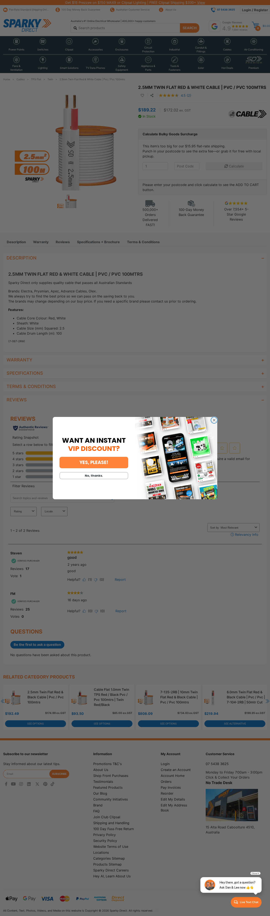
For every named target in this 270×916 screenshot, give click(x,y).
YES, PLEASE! (94, 462)
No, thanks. (94, 476)
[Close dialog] (214, 420)
